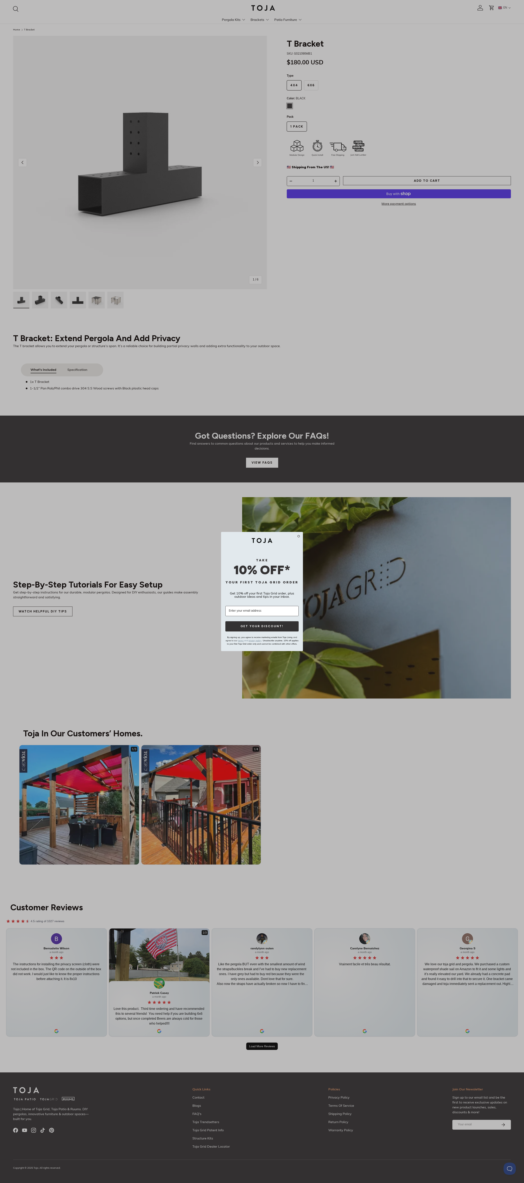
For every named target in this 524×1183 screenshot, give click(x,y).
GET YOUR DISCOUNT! (262, 626)
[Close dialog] (299, 536)
